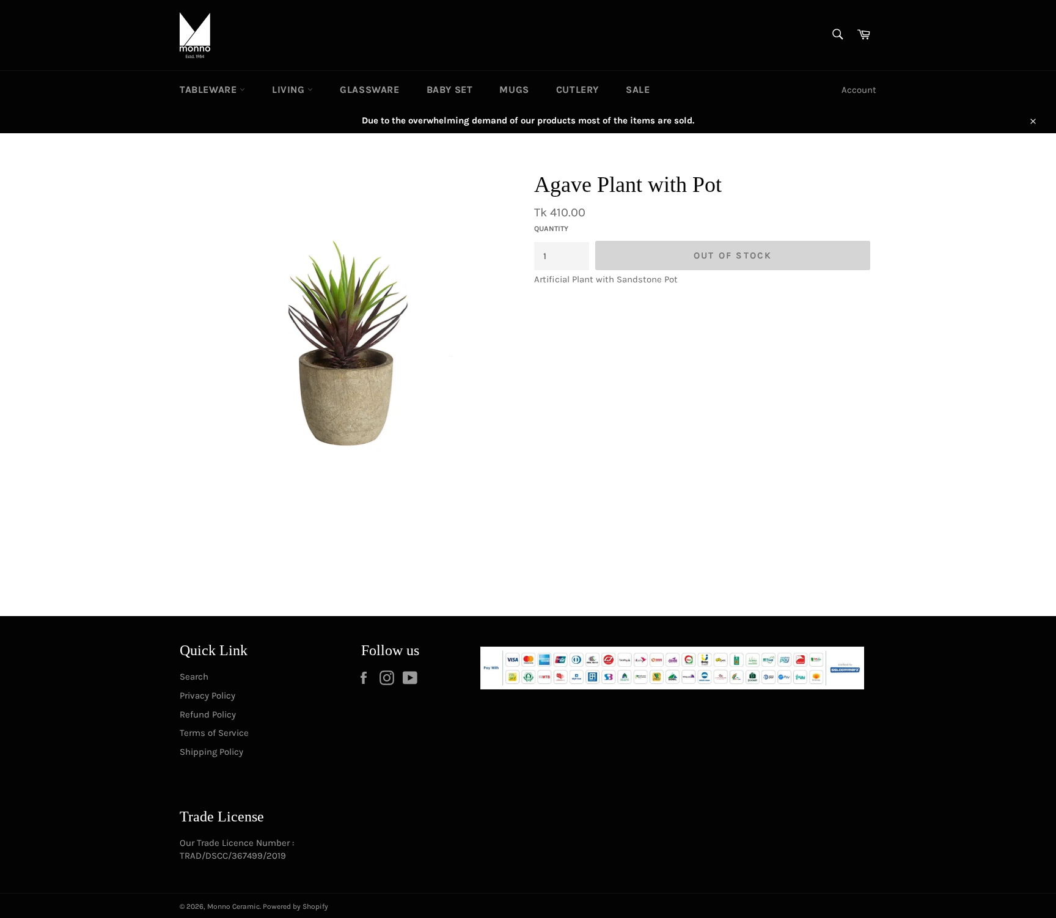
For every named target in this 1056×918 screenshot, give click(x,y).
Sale (638, 89)
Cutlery (577, 89)
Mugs (514, 89)
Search (194, 676)
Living (289, 89)
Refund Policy (208, 714)
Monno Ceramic (233, 906)
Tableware (210, 89)
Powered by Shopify (295, 906)
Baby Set (450, 89)
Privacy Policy (207, 695)
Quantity (551, 228)
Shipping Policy (211, 751)
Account (859, 89)
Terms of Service (214, 732)
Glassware (369, 89)
